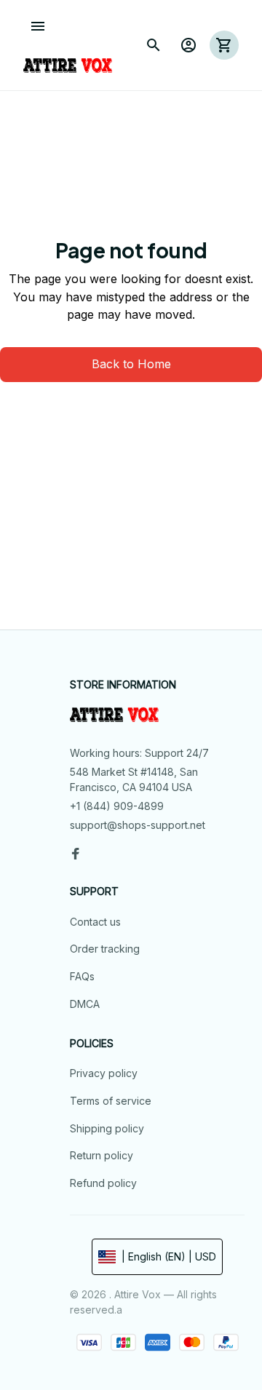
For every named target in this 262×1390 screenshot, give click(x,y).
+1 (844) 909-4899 (117, 806)
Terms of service (110, 1101)
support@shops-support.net (137, 825)
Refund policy (103, 1183)
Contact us (95, 922)
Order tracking (105, 948)
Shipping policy (107, 1128)
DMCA (85, 1004)
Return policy (101, 1155)
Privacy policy (104, 1073)
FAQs (82, 976)
